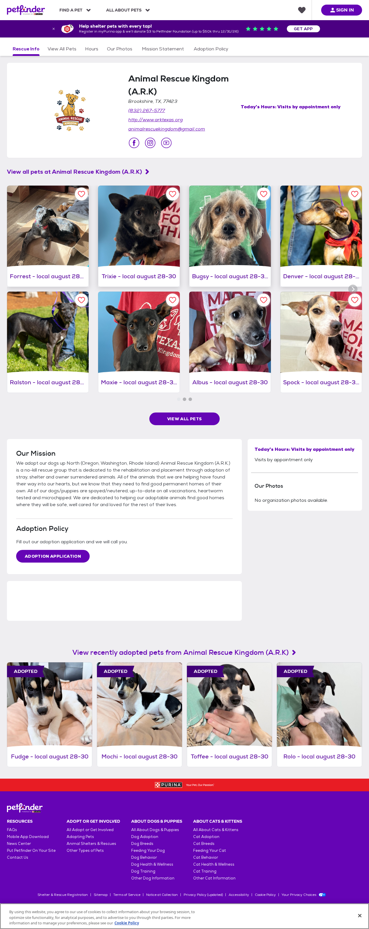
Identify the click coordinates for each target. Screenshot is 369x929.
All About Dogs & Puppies (155, 829)
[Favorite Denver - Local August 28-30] (354, 194)
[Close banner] (53, 28)
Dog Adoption (144, 836)
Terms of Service (126, 894)
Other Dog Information (152, 878)
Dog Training (143, 871)
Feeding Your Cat (209, 850)
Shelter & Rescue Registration (62, 894)
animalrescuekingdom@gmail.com (166, 129)
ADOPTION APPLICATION (53, 556)
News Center (19, 843)
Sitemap (101, 894)
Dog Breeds (142, 843)
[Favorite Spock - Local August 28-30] (354, 300)
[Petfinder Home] (26, 10)
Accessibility (239, 894)
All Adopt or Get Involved (90, 829)
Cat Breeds (203, 843)
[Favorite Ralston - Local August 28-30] (81, 300)
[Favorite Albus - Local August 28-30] (263, 300)
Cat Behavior (205, 857)
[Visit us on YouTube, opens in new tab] (166, 143)
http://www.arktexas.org (155, 120)
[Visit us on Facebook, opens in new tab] (134, 143)
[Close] (359, 915)
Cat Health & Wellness (213, 864)
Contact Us (17, 857)
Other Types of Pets (85, 850)
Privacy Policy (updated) (203, 894)
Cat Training (204, 871)
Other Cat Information (214, 878)
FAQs (12, 829)
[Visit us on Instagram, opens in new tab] (150, 143)
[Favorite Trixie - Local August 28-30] (172, 194)
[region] (184, 916)
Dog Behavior (144, 857)
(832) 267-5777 (146, 110)
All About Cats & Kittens (215, 829)
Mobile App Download (28, 836)
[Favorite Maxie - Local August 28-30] (172, 300)
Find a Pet (70, 10)
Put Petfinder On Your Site (31, 850)
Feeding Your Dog (148, 850)
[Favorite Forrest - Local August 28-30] (81, 194)
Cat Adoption (206, 836)
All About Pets (124, 10)
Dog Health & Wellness (152, 864)
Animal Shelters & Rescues (91, 843)
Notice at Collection (162, 894)
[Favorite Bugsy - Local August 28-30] (263, 194)
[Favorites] (302, 10)
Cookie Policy (265, 894)
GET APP (303, 28)
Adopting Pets (80, 836)
